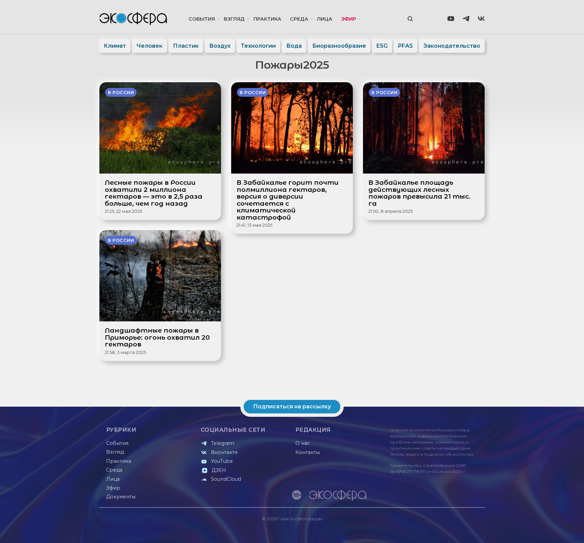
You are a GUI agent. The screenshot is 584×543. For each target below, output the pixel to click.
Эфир (348, 19)
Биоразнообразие (339, 46)
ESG (382, 46)
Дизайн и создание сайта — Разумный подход (443, 531)
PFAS (405, 46)
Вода (294, 46)
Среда (299, 19)
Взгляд (234, 19)
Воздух (219, 46)
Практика (267, 19)
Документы (121, 497)
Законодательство (451, 46)
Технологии (258, 46)
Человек (150, 46)
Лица (324, 19)
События (202, 19)
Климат (115, 46)
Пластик (186, 46)
